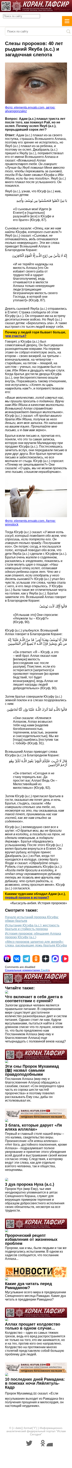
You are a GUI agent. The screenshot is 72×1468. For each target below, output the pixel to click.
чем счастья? (15, 336)
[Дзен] (45, 958)
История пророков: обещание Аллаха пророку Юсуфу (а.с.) (33, 935)
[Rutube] (7, 958)
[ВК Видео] (64, 958)
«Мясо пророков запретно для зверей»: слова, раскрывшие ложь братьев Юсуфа (36, 943)
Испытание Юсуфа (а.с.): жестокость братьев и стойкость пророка (32, 927)
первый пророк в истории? (27, 897)
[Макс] (55, 958)
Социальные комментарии (27, 970)
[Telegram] (26, 958)
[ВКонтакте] (16, 958)
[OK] (36, 958)
